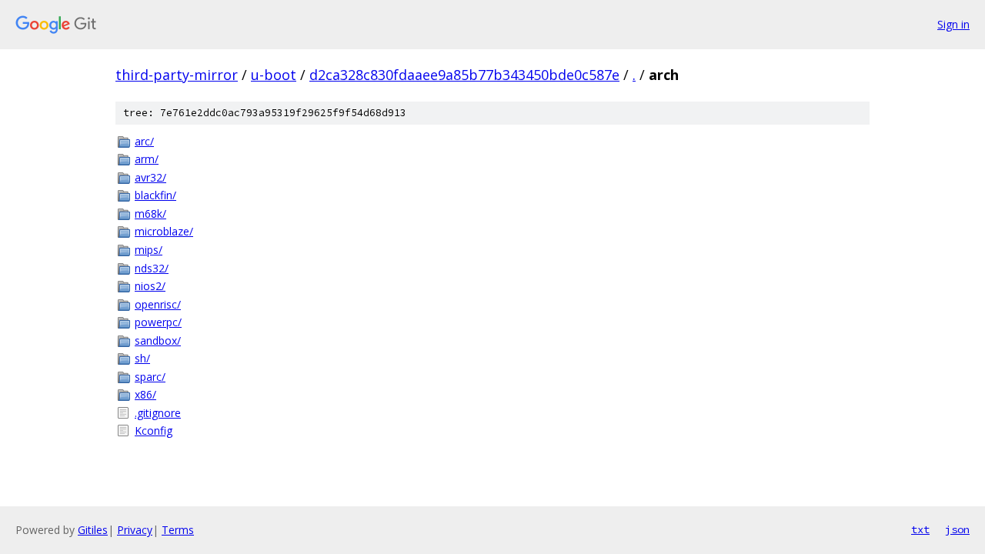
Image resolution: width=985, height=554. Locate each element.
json (957, 529)
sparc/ (150, 376)
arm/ (147, 159)
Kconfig (153, 430)
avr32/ (150, 177)
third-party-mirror (176, 74)
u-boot (273, 74)
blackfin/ (155, 195)
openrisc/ (158, 304)
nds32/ (152, 268)
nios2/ (150, 286)
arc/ (144, 141)
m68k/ (150, 213)
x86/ (145, 394)
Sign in (953, 24)
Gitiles (93, 529)
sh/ (142, 358)
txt (920, 529)
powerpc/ (158, 322)
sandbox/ (158, 340)
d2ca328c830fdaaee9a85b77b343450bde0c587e (464, 74)
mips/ (148, 249)
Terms (178, 529)
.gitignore (158, 412)
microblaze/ (164, 231)
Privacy (134, 529)
